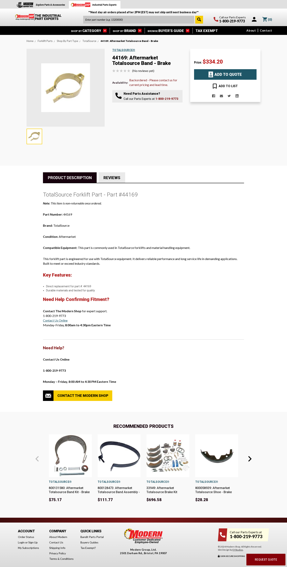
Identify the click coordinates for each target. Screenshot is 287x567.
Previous (37, 459)
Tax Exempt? (88, 547)
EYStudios (238, 549)
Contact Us (56, 542)
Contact (266, 30)
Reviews (111, 177)
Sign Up (33, 542)
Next (250, 459)
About (251, 30)
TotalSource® (60, 481)
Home (30, 40)
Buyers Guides (89, 542)
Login (21, 542)
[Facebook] (213, 95)
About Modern (58, 537)
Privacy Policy (57, 553)
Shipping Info (57, 547)
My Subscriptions (28, 547)
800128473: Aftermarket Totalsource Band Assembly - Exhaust (119, 492)
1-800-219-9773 (166, 99)
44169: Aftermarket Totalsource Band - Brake (129, 41)
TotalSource (89, 40)
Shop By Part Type (67, 40)
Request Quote (266, 559)
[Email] (221, 95)
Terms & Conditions (61, 558)
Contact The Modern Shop (82, 396)
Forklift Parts (45, 40)
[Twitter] (229, 95)
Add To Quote (228, 74)
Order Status (26, 537)
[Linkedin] (237, 95)
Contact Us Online (55, 320)
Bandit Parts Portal (92, 537)
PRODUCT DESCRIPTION (70, 177)
